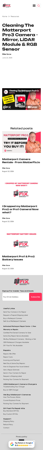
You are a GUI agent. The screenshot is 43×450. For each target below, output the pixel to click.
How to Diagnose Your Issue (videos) (16, 366)
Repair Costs (8, 357)
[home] (6, 5)
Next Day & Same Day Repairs (14, 363)
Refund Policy (8, 424)
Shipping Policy (8, 421)
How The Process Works (11, 397)
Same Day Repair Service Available (16, 336)
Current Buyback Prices (11, 400)
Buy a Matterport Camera (12, 318)
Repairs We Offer (9, 354)
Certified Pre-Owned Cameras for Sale (17, 333)
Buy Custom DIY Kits (10, 414)
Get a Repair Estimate (11, 370)
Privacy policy (21, 437)
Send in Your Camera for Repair (14, 373)
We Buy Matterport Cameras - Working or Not (19, 339)
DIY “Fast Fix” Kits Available (12, 345)
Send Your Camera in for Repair (14, 312)
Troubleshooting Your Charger (14, 387)
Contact (6, 428)
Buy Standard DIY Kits (11, 411)
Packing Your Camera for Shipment (16, 379)
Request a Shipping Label (12, 376)
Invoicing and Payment (11, 360)
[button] (34, 6)
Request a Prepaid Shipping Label (15, 315)
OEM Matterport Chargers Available (16, 342)
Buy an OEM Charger (10, 390)
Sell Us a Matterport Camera (14, 321)
